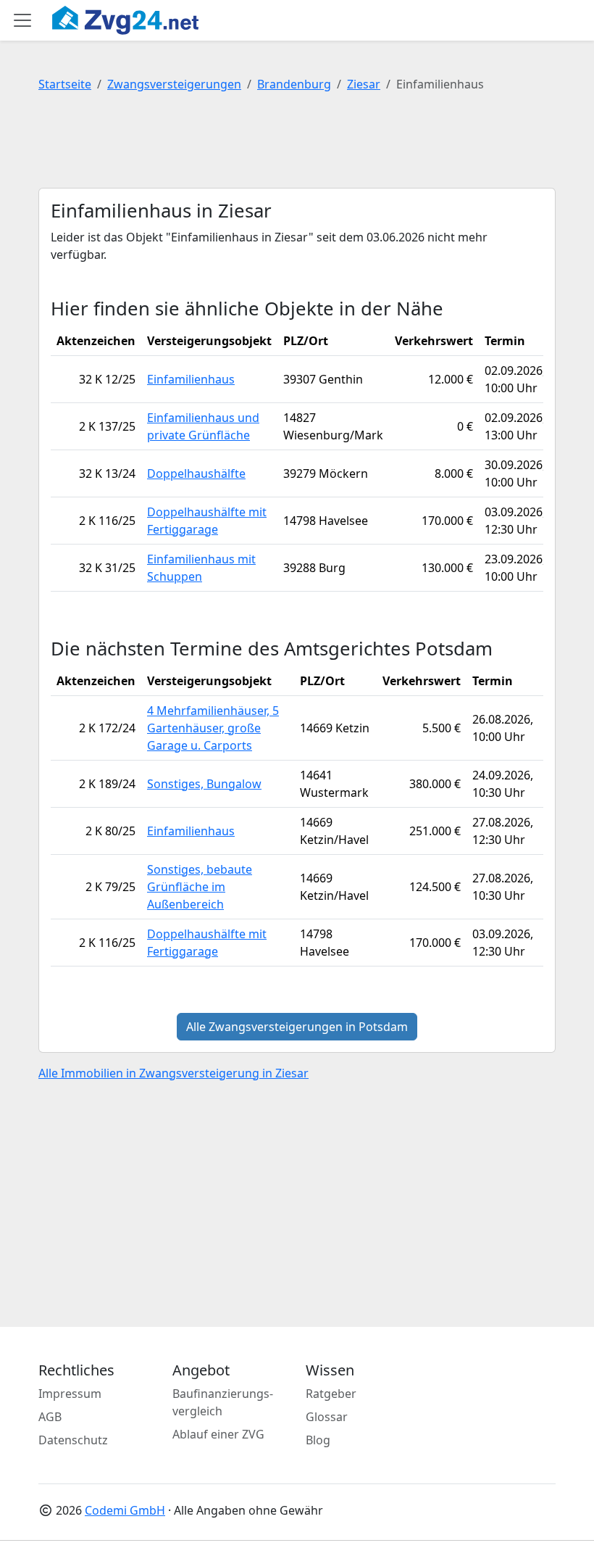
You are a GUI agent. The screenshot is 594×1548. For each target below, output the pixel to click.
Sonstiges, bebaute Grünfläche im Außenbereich (199, 886)
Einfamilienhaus (191, 379)
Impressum (69, 1394)
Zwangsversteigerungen (174, 84)
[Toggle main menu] (22, 20)
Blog (318, 1440)
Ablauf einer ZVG (218, 1434)
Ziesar (363, 84)
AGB (50, 1417)
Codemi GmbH (125, 1510)
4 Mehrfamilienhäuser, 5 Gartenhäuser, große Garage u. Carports (213, 728)
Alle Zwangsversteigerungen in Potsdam (297, 1027)
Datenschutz (73, 1440)
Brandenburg (294, 84)
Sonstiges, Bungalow (204, 784)
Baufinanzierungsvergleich (222, 1402)
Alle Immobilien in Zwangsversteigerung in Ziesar (173, 1073)
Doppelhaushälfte (196, 473)
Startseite (64, 84)
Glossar (327, 1417)
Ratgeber (331, 1394)
